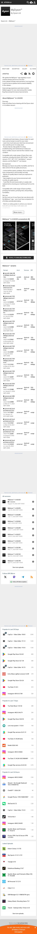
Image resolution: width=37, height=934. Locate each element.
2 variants (12, 502)
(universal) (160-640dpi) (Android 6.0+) (9, 360)
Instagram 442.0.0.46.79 (15, 712)
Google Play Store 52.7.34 (16, 661)
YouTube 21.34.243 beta (15, 739)
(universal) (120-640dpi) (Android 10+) (9, 310)
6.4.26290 (11, 314)
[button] (21, 73)
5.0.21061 (11, 364)
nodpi (32, 289)
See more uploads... (18, 567)
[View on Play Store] (25, 73)
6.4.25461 (11, 339)
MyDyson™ (12, 21)
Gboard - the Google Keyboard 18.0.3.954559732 (17, 784)
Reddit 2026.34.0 (13, 745)
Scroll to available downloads (20, 257)
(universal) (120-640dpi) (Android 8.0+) (9, 323)
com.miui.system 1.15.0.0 (15, 726)
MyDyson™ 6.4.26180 (14, 547)
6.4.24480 (11, 327)
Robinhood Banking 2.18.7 (16, 868)
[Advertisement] (18, 45)
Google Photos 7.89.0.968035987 (18, 797)
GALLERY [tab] (24, 69)
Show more (17, 212)
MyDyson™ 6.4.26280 (14, 515)
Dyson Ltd (17, 13)
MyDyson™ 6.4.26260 (14, 521)
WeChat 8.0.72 (12, 803)
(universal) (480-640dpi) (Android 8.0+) (9, 398)
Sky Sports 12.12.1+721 (15, 855)
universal (19, 301)
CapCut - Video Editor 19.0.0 (16, 648)
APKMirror (8, 2)
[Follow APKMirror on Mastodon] (14, 577)
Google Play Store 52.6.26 (16, 680)
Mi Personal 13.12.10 (14, 881)
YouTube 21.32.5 (13, 687)
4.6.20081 (11, 352)
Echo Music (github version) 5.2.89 (18, 674)
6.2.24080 (11, 402)
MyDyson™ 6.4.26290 (14, 508)
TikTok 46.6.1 (12, 817)
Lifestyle (5, 74)
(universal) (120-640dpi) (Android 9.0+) (9, 335)
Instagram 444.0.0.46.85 (15, 823)
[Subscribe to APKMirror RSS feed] (32, 577)
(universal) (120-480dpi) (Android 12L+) (9, 298)
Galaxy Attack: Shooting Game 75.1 (19, 901)
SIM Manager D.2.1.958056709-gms (19, 895)
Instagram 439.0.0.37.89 (15, 694)
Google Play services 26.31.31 (17, 732)
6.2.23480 (11, 389)
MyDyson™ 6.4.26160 (14, 554)
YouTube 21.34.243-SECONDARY (18, 758)
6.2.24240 (11, 444)
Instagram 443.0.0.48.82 (15, 752)
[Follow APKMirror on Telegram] (23, 577)
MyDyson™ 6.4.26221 (14, 534)
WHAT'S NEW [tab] (5, 69)
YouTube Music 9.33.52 (15, 706)
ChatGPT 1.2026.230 (14, 790)
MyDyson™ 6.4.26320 (14, 500)
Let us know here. (22, 923)
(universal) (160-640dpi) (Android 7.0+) (9, 373)
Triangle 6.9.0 (12, 862)
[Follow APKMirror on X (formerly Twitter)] (5, 577)
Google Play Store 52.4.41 (16, 654)
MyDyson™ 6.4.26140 (14, 561)
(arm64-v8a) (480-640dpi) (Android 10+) (9, 275)
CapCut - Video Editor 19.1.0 (16, 641)
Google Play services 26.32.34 (17, 765)
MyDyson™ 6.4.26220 (14, 541)
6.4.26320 (11, 279)
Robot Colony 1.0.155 (14, 849)
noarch (19, 289)
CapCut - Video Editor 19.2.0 (16, 810)
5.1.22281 (11, 377)
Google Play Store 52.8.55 (16, 719)
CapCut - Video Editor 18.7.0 (16, 667)
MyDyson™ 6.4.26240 (14, 528)
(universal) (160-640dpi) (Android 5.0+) (9, 348)
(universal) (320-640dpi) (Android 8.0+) (9, 385)
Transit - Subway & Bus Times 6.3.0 (19, 908)
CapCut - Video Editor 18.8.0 (16, 634)
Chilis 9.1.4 (11, 888)
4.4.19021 (11, 412)
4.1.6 (9, 289)
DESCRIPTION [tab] (15, 69)
